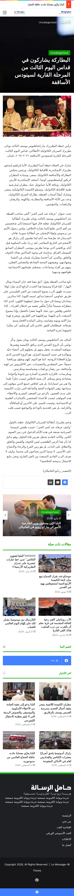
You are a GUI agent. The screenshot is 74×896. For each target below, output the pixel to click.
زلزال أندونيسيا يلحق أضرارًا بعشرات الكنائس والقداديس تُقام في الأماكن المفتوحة (55, 757)
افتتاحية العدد (64, 827)
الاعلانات (66, 839)
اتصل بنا (66, 844)
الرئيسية (63, 22)
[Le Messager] (42, 12)
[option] (37, 515)
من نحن (66, 821)
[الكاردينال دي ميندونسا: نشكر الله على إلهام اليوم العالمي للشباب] (19, 607)
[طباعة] (50, 482)
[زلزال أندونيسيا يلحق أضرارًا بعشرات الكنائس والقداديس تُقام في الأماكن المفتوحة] (55, 740)
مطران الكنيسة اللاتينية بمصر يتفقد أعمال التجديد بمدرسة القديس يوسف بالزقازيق (55, 708)
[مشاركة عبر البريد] (58, 482)
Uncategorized (47, 22)
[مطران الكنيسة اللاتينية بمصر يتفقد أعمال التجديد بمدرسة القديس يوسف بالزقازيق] (55, 691)
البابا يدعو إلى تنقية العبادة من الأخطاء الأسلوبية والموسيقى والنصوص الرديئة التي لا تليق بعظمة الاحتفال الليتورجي (19, 712)
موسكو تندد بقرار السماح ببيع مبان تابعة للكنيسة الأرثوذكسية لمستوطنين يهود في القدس (55, 581)
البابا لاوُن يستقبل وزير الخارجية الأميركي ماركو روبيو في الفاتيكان (40, 525)
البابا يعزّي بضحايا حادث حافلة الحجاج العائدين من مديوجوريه (33, 4)
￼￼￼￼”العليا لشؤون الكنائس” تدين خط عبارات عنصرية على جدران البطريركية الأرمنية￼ (20, 561)
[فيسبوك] (65, 482)
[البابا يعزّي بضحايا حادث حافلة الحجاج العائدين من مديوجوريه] (19, 740)
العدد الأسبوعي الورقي (58, 833)
